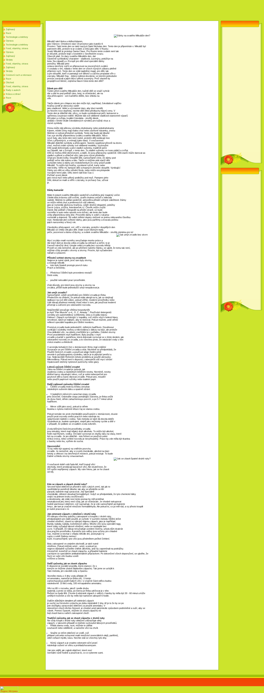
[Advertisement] (75, 9)
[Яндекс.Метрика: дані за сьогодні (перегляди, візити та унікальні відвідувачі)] (9, 689)
